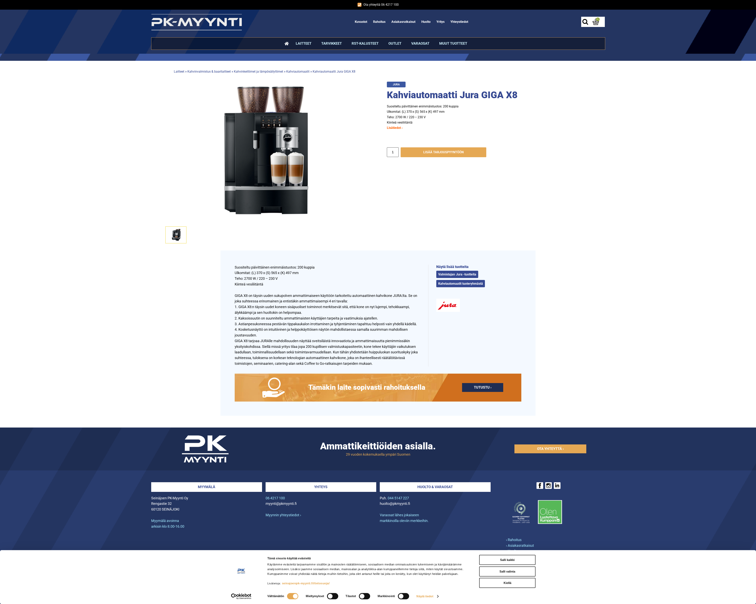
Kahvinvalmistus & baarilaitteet (209, 71)
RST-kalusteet (365, 43)
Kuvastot (361, 22)
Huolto (426, 22)
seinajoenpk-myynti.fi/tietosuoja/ (306, 583)
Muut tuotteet (453, 43)
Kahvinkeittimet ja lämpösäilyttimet (258, 71)
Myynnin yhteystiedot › (283, 515)
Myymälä (206, 487)
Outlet (394, 43)
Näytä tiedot (424, 596)
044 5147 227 (398, 498)
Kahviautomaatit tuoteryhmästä (460, 283)
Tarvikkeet (331, 43)
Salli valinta (507, 571)
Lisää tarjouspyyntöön (443, 152)
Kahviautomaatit (297, 71)
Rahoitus (379, 22)
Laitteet (303, 43)
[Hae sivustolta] (585, 22)
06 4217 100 (275, 498)
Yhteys (320, 487)
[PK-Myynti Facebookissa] (539, 485)
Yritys (440, 22)
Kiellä (507, 583)
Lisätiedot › (395, 128)
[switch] (332, 596)
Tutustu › (482, 387)
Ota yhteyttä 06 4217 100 (381, 4)
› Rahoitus (514, 540)
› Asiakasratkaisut (520, 545)
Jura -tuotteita (466, 274)
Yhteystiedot (459, 22)
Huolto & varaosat (435, 487)
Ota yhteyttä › (550, 449)
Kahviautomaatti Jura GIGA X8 (334, 71)
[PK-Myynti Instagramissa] (548, 485)
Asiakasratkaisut (403, 22)
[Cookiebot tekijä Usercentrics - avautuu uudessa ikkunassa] (241, 596)
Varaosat (420, 43)
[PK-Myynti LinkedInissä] (557, 485)
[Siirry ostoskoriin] (595, 22)
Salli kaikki (507, 560)
